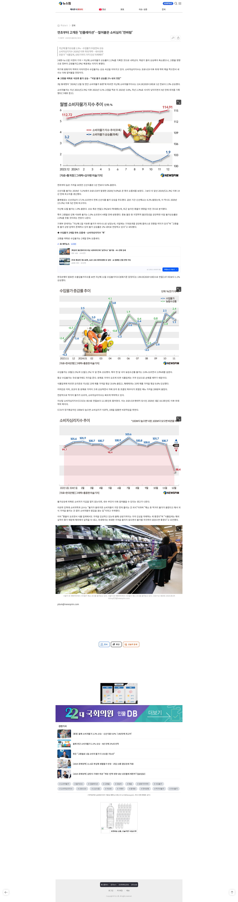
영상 (104, 9)
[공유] (178, 38)
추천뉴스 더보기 (169, 269)
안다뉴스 (114, 884)
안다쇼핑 (134, 884)
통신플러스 (104, 884)
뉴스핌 (65, 3)
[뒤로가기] (6, 892)
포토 (122, 9)
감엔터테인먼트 (124, 884)
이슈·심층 (143, 9)
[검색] (175, 3)
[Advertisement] (119, 856)
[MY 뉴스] (168, 3)
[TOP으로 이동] (232, 892)
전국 (164, 9)
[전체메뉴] (180, 3)
